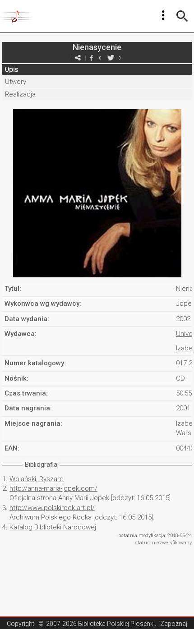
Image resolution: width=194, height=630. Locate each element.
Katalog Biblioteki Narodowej (52, 527)
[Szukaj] (182, 16)
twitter (110, 58)
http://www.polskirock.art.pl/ (52, 508)
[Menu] (163, 15)
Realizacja (20, 94)
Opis (11, 69)
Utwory (15, 82)
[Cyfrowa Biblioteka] (17, 16)
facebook (91, 58)
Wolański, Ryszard (36, 479)
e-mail (77, 58)
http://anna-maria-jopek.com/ (53, 488)
